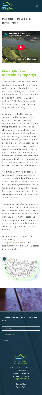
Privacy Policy (21, 387)
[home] (22, 6)
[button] (37, 5)
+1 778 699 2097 (21, 379)
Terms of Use (21, 384)
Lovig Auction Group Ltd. (14, 242)
